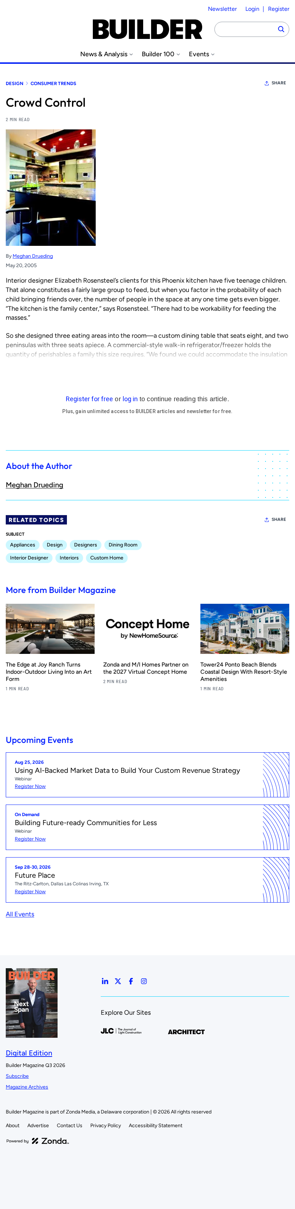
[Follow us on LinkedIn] (105, 981)
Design (14, 83)
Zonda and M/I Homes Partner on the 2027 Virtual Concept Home (146, 668)
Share (279, 82)
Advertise (38, 1125)
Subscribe (17, 1076)
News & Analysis (103, 54)
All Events (20, 914)
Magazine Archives (27, 1087)
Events (199, 54)
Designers (85, 545)
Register (278, 8)
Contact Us (69, 1125)
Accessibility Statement (155, 1125)
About (12, 1125)
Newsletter (222, 8)
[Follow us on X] (118, 981)
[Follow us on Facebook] (131, 981)
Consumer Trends (53, 83)
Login (252, 8)
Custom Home (106, 558)
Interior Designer (29, 558)
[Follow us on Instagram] (144, 981)
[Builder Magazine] (147, 29)
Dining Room (123, 545)
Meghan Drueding (33, 256)
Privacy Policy (105, 1125)
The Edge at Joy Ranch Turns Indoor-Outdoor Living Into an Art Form (49, 671)
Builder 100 (158, 54)
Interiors (69, 558)
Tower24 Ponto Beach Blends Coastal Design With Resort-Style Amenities (243, 671)
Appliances (22, 545)
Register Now (30, 786)
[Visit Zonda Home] (38, 1141)
